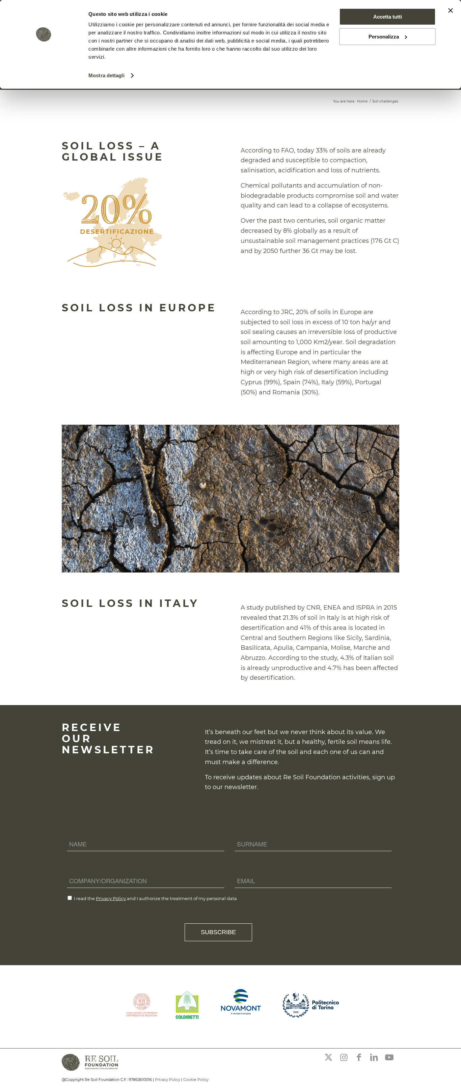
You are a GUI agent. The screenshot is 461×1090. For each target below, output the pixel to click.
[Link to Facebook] (359, 1057)
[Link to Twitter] (328, 1057)
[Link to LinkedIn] (374, 1057)
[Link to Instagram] (343, 1057)
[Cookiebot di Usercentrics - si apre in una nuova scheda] (43, 76)
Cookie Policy (196, 1079)
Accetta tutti (387, 17)
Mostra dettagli (106, 75)
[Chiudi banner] (450, 10)
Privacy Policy (111, 898)
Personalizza (384, 36)
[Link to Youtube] (389, 1057)
